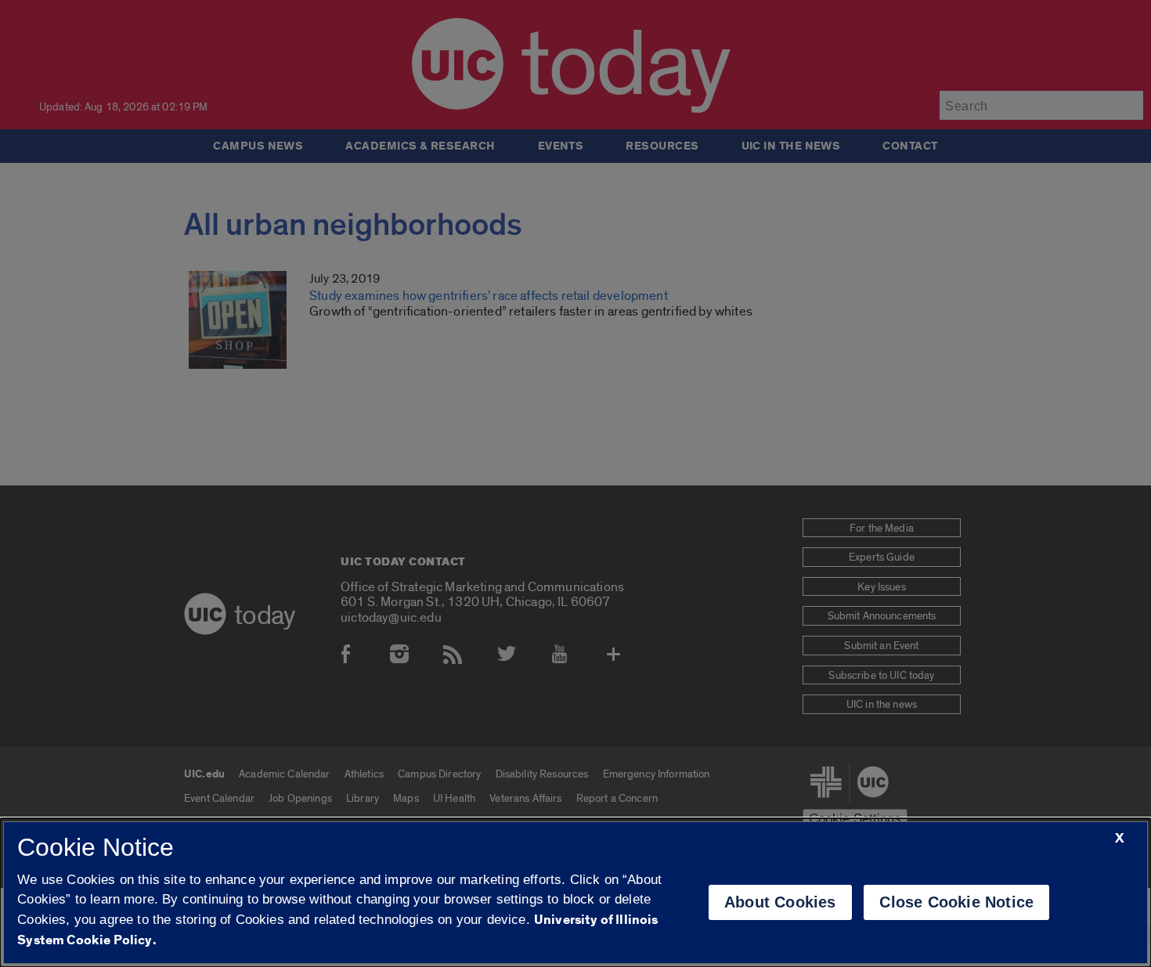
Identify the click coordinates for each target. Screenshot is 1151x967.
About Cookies (780, 902)
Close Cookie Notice (956, 902)
